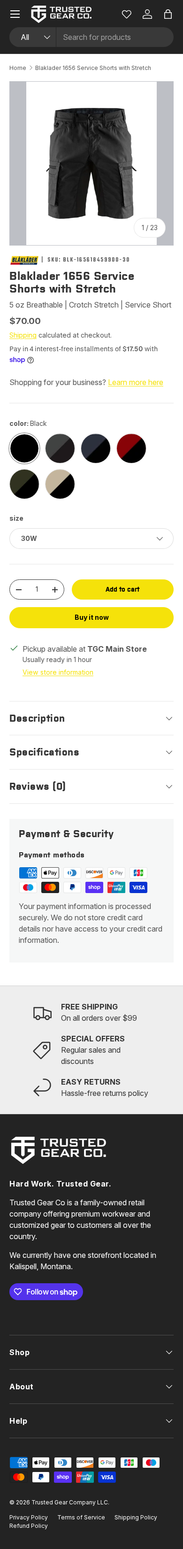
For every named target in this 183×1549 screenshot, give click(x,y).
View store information (58, 672)
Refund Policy (28, 1525)
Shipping (23, 335)
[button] (168, 14)
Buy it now (92, 617)
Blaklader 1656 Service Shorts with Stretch (93, 67)
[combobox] (91, 37)
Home (17, 67)
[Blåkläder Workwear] (24, 260)
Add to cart (122, 589)
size (16, 518)
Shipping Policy (135, 1517)
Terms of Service (81, 1517)
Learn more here (135, 382)
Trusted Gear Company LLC (69, 1502)
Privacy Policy (28, 1517)
